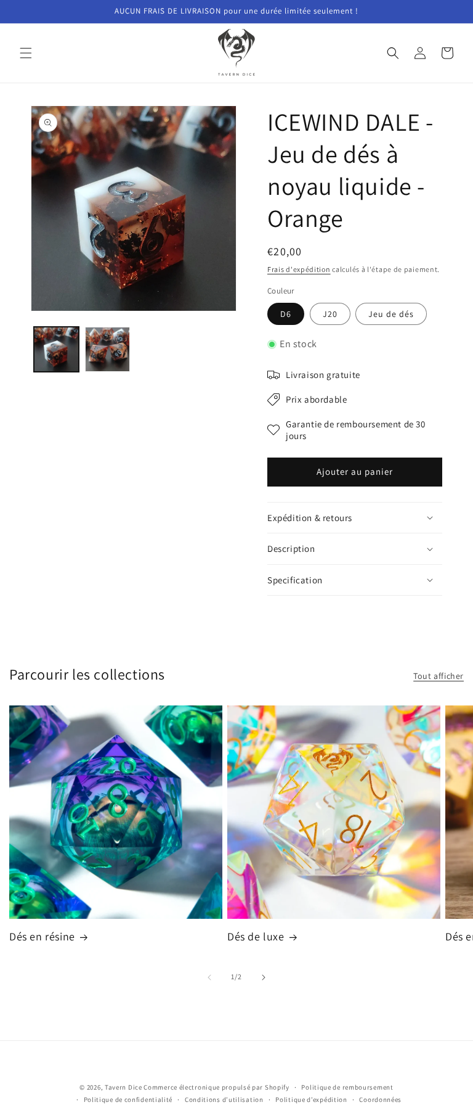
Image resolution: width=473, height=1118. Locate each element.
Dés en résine (42, 936)
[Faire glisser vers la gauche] (209, 977)
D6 (285, 313)
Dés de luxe (256, 936)
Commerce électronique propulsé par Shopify (216, 1087)
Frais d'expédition (299, 269)
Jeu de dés (391, 313)
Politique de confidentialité (128, 1099)
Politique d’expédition (311, 1099)
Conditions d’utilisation (224, 1099)
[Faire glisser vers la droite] (263, 977)
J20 (330, 313)
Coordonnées (380, 1099)
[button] (25, 53)
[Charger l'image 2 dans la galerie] (107, 349)
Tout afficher (438, 675)
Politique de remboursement (347, 1087)
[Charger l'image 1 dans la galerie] (56, 349)
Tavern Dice (123, 1087)
